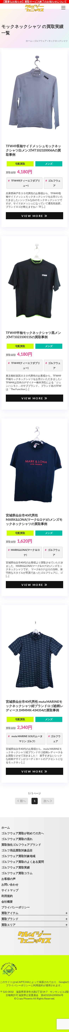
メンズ (49, 163)
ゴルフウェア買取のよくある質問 (22, 861)
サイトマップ (9, 890)
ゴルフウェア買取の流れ (17, 839)
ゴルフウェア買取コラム (17, 873)
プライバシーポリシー (15, 907)
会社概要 (7, 901)
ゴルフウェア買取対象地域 (18, 856)
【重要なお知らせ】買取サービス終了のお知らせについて (34, 1)
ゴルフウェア (40, 41)
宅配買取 (20, 163)
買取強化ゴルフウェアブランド (21, 844)
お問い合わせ (9, 884)
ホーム (29, 41)
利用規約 (7, 895)
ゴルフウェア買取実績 (15, 867)
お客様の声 (8, 878)
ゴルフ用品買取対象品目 (17, 850)
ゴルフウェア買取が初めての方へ (22, 833)
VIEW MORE (32, 215)
